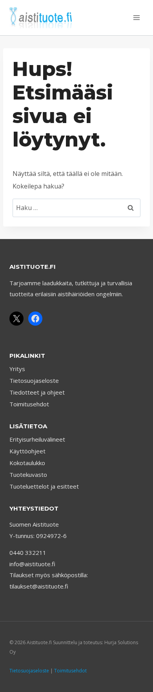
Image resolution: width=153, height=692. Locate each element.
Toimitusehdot (29, 404)
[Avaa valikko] (136, 17)
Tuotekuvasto (28, 474)
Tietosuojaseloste (34, 380)
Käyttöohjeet (27, 451)
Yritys (17, 369)
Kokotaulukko (27, 463)
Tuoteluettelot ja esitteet (44, 486)
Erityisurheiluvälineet (37, 439)
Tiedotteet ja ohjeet (37, 392)
